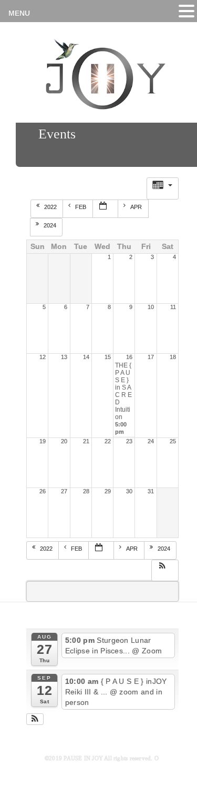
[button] (165, 569)
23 (129, 441)
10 (151, 307)
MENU (19, 13)
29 (108, 491)
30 (129, 491)
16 (129, 357)
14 (86, 357)
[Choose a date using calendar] (105, 209)
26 (42, 491)
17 (151, 357)
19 (42, 441)
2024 (51, 225)
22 (108, 441)
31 (151, 491)
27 (64, 491)
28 (86, 491)
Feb (81, 207)
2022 (51, 207)
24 (151, 441)
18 (173, 357)
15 (108, 357)
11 (173, 307)
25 (173, 441)
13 (64, 357)
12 (42, 357)
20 (64, 441)
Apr (136, 207)
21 (86, 441)
